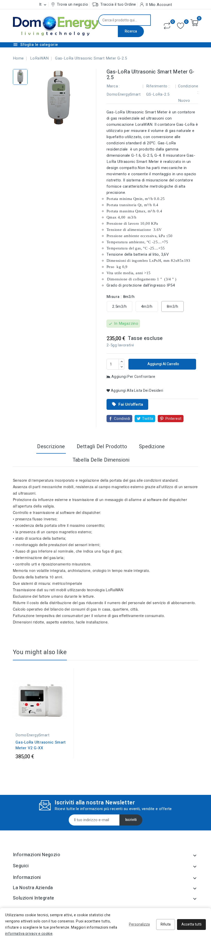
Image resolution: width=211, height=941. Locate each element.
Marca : (113, 86)
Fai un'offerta (127, 404)
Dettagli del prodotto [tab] (102, 446)
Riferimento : (157, 86)
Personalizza (139, 924)
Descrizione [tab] (51, 446)
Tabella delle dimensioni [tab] (101, 460)
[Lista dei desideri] (180, 25)
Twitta (147, 418)
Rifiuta (166, 924)
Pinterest (173, 418)
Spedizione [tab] (152, 446)
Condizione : (188, 89)
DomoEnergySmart (123, 94)
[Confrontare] (167, 25)
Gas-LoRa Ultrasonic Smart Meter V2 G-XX (40, 745)
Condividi (122, 418)
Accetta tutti (191, 924)
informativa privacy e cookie (28, 933)
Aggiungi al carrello (163, 364)
